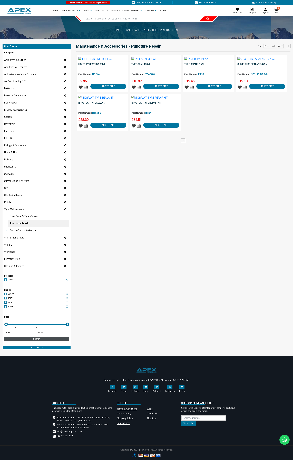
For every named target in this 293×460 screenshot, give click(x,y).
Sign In (265, 12)
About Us (151, 418)
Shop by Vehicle (70, 10)
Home (57, 10)
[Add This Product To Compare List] (86, 87)
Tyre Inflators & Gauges (23, 230)
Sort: (260, 46)
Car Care (149, 10)
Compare (252, 12)
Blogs (150, 408)
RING (38, 302)
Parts (87, 10)
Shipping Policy (125, 418)
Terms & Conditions (127, 408)
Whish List (237, 12)
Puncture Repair (19, 223)
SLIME (38, 307)
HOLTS (38, 298)
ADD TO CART (108, 86)
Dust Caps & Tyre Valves (24, 216)
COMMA (38, 294)
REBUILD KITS (101, 10)
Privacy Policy (124, 413)
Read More (76, 411)
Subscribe (188, 423)
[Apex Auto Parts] (19, 10)
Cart (276, 10)
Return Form (123, 423)
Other (38, 280)
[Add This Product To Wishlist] (80, 87)
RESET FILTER (37, 347)
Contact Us (152, 413)
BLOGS (163, 10)
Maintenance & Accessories (125, 10)
